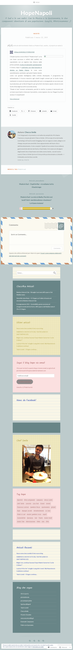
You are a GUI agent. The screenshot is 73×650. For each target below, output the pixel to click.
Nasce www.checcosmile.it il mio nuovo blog (30, 328)
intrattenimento (39, 511)
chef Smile (20, 504)
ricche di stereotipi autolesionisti (31, 65)
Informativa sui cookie (38, 647)
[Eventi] (30, 640)
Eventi (42, 504)
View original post (14, 99)
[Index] (43, 640)
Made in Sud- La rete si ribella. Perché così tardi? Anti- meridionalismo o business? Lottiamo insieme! (37, 198)
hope (18, 511)
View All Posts (23, 160)
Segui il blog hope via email (31, 363)
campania (39, 500)
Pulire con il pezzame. (27, 625)
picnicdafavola (25, 597)
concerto (28, 504)
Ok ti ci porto (25, 594)
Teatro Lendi (24, 608)
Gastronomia (46, 507)
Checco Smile (30, 132)
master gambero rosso (34, 514)
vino (43, 522)
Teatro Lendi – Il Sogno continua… (27, 349)
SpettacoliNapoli (26, 604)
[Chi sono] (34, 640)
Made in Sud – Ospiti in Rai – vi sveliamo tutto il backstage (36, 184)
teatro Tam (20, 522)
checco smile (48, 500)
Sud (36, 518)
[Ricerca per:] (36, 273)
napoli (45, 514)
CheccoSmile (24, 611)
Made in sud (22, 169)
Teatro (41, 518)
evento (48, 504)
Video (38, 522)
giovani (53, 507)
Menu (38, 2)
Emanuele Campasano (27, 621)
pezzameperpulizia (26, 601)
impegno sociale (27, 511)
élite (47, 522)
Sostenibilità (21, 518)
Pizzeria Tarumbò (26, 615)
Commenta (57, 248)
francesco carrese (23, 507)
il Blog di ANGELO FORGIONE (24, 52)
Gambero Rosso (35, 507)
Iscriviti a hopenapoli (25, 382)
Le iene (47, 511)
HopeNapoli (36, 12)
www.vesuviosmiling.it (27, 618)
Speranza (30, 518)
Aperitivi (20, 500)
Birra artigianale (29, 500)
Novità (36, 33)
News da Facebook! (26, 400)
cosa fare (36, 504)
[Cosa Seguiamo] (39, 640)
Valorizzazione (30, 522)
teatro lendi (48, 518)
